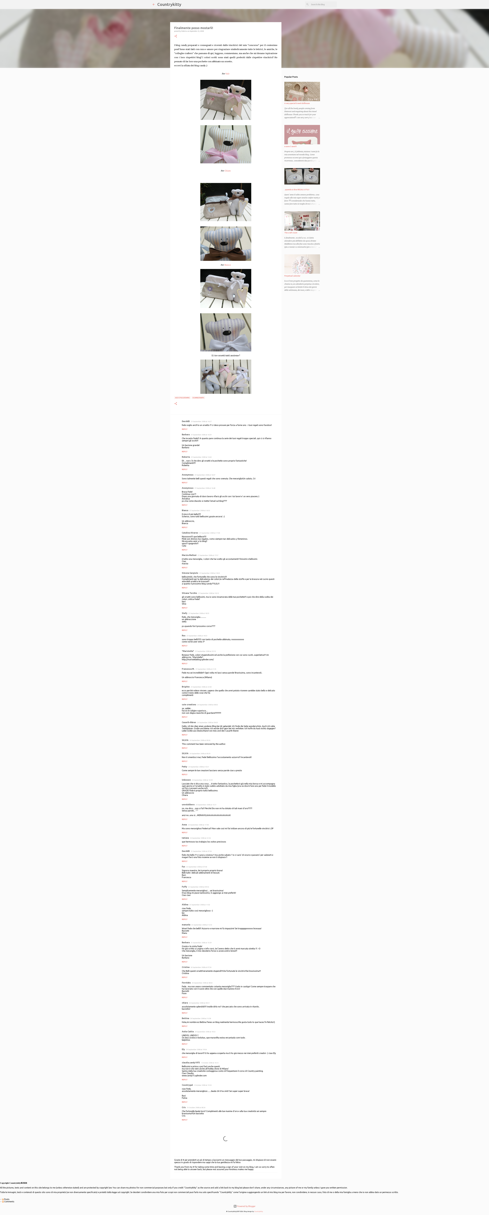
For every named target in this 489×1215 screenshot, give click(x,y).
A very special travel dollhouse (297, 103)
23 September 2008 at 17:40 (209, 533)
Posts (6, 1199)
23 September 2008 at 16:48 (204, 488)
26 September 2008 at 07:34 (201, 967)
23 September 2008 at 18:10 (208, 593)
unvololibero (188, 804)
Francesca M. (188, 669)
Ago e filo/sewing (182, 398)
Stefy (184, 613)
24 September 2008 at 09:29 (199, 753)
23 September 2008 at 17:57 (208, 555)
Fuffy (184, 887)
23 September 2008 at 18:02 (209, 573)
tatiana (185, 838)
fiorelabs (186, 983)
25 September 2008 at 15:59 (201, 942)
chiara (185, 1003)
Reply (184, 429)
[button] (175, 36)
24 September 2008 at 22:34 (200, 838)
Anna (184, 824)
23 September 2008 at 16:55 (199, 510)
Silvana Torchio (189, 593)
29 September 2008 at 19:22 (205, 1032)
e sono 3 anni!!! (290, 146)
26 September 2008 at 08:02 (202, 983)
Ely (183, 1049)
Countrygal (187, 1085)
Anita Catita (188, 1031)
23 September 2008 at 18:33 (198, 613)
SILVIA (185, 740)
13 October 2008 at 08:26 (196, 1107)
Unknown (186, 780)
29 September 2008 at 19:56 (196, 1049)
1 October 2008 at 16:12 (210, 1063)
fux (183, 866)
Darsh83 (186, 421)
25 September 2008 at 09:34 (198, 887)
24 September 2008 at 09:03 (207, 722)
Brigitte (186, 687)
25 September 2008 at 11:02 (199, 905)
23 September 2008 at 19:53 (196, 636)
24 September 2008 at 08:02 (207, 705)
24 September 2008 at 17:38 (198, 825)
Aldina (185, 904)
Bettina (185, 1018)
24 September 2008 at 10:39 (202, 780)
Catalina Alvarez (190, 533)
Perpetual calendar (292, 276)
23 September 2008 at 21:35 (205, 669)
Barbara (186, 434)
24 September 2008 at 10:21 (198, 767)
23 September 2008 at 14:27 (201, 421)
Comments (9, 1201)
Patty (184, 766)
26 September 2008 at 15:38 (200, 1018)
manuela (186, 924)
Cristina (185, 967)
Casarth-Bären (189, 722)
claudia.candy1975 (191, 1062)
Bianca (185, 510)
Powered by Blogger (246, 1206)
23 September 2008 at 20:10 (205, 651)
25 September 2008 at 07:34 (201, 851)
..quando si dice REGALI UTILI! (296, 190)
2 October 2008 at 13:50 (203, 1085)
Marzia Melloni (189, 555)
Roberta (186, 457)
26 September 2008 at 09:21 (199, 1003)
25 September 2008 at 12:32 (201, 925)
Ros (183, 635)
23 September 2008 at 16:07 (204, 475)
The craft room (290, 233)
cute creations (189, 704)
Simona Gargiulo (190, 573)
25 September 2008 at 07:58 (196, 867)
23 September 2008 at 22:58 (201, 687)
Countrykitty (169, 4)
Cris (184, 1107)
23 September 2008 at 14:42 (201, 457)
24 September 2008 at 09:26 (199, 740)
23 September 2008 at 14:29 (201, 435)
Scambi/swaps (198, 398)
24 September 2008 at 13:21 (206, 805)
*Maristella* (188, 651)
